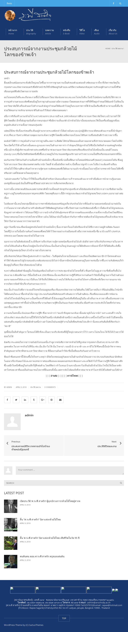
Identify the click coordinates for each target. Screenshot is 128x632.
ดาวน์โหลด (72, 375)
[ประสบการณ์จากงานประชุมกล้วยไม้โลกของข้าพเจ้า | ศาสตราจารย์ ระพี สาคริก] (28, 15)
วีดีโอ (82, 31)
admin (29, 415)
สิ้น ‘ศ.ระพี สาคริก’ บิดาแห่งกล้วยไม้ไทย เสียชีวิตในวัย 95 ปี (50, 537)
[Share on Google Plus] (42, 399)
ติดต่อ (9, 3)
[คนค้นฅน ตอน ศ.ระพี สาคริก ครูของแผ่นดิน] (10, 561)
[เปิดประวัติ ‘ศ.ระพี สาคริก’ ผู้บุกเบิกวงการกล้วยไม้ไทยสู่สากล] (10, 506)
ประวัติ (31, 31)
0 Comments (50, 387)
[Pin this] (51, 399)
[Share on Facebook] (7, 399)
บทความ (49, 31)
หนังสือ (66, 31)
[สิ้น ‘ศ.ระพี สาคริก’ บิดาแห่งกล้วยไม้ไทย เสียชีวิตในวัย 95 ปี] (10, 543)
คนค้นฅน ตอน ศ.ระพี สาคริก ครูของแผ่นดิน (42, 556)
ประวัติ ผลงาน (117, 48)
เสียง (97, 31)
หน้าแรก (12, 31)
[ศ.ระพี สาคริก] (13, 605)
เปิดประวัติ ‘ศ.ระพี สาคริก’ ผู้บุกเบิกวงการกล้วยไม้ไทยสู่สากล (50, 501)
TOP (64, 618)
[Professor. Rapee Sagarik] (31, 607)
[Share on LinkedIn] (25, 399)
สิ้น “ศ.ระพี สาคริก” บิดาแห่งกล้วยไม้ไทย (40, 519)
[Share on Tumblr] (33, 399)
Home (107, 48)
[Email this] (60, 399)
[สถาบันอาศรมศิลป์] (23, 599)
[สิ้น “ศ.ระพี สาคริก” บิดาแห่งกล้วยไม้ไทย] (10, 524)
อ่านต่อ (54, 375)
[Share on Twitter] (16, 399)
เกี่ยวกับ (113, 31)
